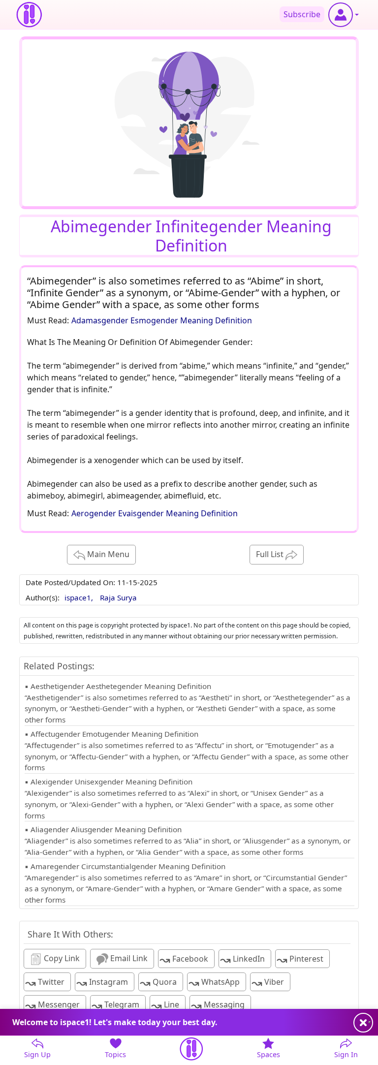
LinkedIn (242, 959)
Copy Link (61, 958)
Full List (270, 554)
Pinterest (300, 959)
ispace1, (79, 597)
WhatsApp (214, 982)
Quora (158, 982)
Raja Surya (118, 597)
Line (165, 1005)
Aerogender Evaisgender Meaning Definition (154, 513)
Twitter (44, 982)
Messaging (218, 1005)
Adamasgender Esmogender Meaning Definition (161, 320)
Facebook (183, 959)
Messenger (52, 1005)
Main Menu (107, 554)
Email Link (128, 958)
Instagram (102, 982)
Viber (268, 982)
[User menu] (343, 14)
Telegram (115, 1005)
